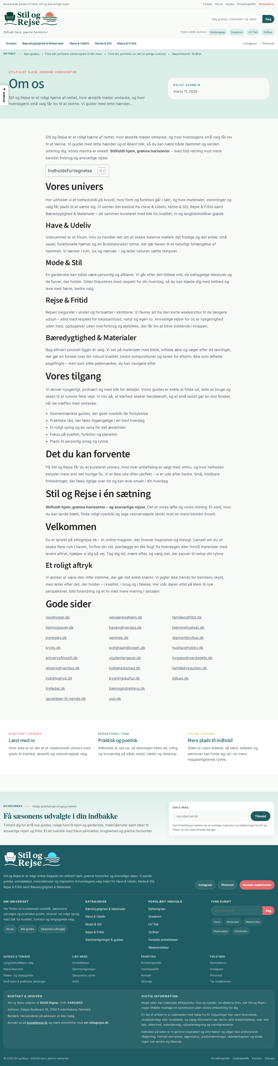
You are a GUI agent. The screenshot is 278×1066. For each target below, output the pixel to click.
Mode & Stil (103, 43)
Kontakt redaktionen (257, 885)
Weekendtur (253, 921)
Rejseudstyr (221, 931)
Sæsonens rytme (83, 975)
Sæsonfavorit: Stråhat (186, 54)
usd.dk (115, 698)
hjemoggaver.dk (59, 627)
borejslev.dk (56, 637)
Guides (230, 4)
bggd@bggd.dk (37, 1022)
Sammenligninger (84, 969)
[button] (4, 95)
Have (217, 921)
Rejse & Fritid (126, 43)
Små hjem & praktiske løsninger (24, 981)
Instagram (250, 43)
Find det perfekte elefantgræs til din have (73, 54)
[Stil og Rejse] (30, 19)
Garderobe (241, 931)
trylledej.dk (55, 688)
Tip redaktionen (220, 981)
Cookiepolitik (150, 969)
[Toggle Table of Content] (99, 170)
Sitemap (146, 981)
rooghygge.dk (58, 617)
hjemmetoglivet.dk (188, 627)
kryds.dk (53, 647)
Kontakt (146, 975)
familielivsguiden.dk (189, 668)
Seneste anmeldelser (163, 939)
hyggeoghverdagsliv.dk (192, 657)
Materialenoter (13, 969)
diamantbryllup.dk (188, 637)
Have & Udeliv (79, 43)
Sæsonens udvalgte (53, 929)
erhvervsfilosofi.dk (62, 657)
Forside (207, 4)
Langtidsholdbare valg (18, 962)
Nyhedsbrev (267, 4)
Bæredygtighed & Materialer (43, 43)
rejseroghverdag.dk (62, 668)
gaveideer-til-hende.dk (66, 698)
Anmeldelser (80, 962)
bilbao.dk (180, 678)
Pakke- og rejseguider (18, 975)
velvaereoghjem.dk (125, 617)
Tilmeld (260, 816)
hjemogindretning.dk (127, 688)
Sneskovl (236, 32)
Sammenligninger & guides (104, 939)
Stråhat (267, 32)
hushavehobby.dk (187, 647)
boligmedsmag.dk (124, 668)
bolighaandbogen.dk (127, 647)
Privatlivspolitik (246, 4)
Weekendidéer (158, 947)
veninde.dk (118, 637)
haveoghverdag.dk (125, 627)
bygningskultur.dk (124, 678)
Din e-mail (181, 807)
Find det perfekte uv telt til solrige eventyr (137, 54)
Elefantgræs (217, 32)
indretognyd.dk (59, 678)
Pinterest (268, 43)
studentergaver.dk (125, 657)
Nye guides (31, 54)
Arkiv (75, 981)
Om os (219, 4)
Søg (268, 19)
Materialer (233, 921)
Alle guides (27, 929)
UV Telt (252, 32)
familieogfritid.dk (187, 617)
